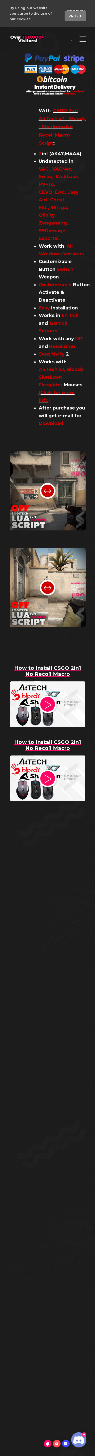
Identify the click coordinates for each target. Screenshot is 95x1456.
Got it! (75, 16)
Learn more (75, 11)
